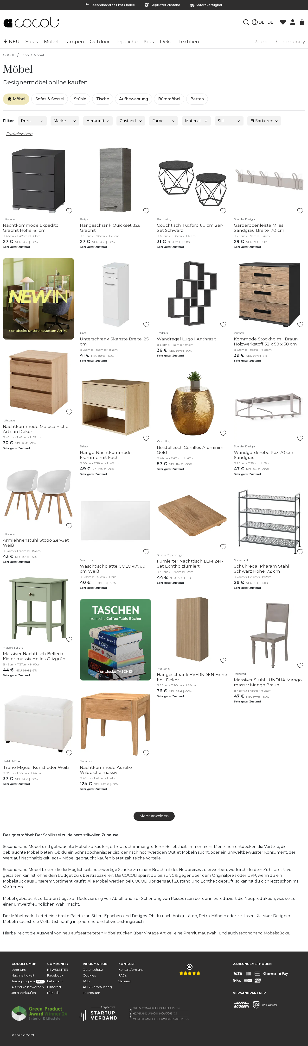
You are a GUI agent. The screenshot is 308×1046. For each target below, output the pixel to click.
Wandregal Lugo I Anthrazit (186, 338)
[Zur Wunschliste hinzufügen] (69, 210)
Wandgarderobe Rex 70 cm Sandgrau (263, 455)
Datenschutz (93, 969)
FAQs (122, 975)
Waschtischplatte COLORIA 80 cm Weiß (112, 569)
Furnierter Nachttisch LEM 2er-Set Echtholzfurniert (190, 563)
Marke (60, 121)
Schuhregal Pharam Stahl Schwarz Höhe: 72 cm (261, 569)
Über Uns (19, 969)
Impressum (91, 993)
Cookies (89, 975)
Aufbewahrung (133, 99)
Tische (102, 99)
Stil (221, 121)
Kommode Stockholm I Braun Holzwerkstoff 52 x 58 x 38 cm (266, 341)
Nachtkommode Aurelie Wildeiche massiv (106, 770)
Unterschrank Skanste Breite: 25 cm (114, 341)
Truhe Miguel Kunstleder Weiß (36, 767)
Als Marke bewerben (28, 987)
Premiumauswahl (200, 933)
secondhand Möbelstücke (264, 933)
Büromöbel (169, 99)
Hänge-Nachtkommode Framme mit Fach (106, 455)
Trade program (27, 981)
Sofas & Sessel (49, 99)
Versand (124, 981)
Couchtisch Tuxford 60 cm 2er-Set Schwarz (190, 228)
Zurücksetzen (19, 134)
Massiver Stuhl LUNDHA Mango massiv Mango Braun (268, 682)
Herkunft (95, 121)
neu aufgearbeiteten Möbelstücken (97, 933)
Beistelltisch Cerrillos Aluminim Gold (190, 450)
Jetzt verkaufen (24, 993)
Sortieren (263, 121)
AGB (86, 981)
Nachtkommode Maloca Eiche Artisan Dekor (35, 429)
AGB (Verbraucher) (97, 987)
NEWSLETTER (57, 969)
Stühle (80, 99)
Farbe (158, 121)
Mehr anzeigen (154, 816)
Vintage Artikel (158, 933)
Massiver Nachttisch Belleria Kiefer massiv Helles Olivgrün (34, 656)
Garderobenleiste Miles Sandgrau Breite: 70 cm (259, 228)
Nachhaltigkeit (23, 975)
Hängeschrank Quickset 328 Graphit (110, 228)
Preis (25, 121)
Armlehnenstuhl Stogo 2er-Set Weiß (36, 543)
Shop (24, 55)
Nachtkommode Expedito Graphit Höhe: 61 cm (30, 228)
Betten (197, 99)
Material (193, 121)
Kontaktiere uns (130, 969)
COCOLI (9, 55)
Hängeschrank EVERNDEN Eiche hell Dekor (192, 677)
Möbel (39, 55)
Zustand (128, 121)
